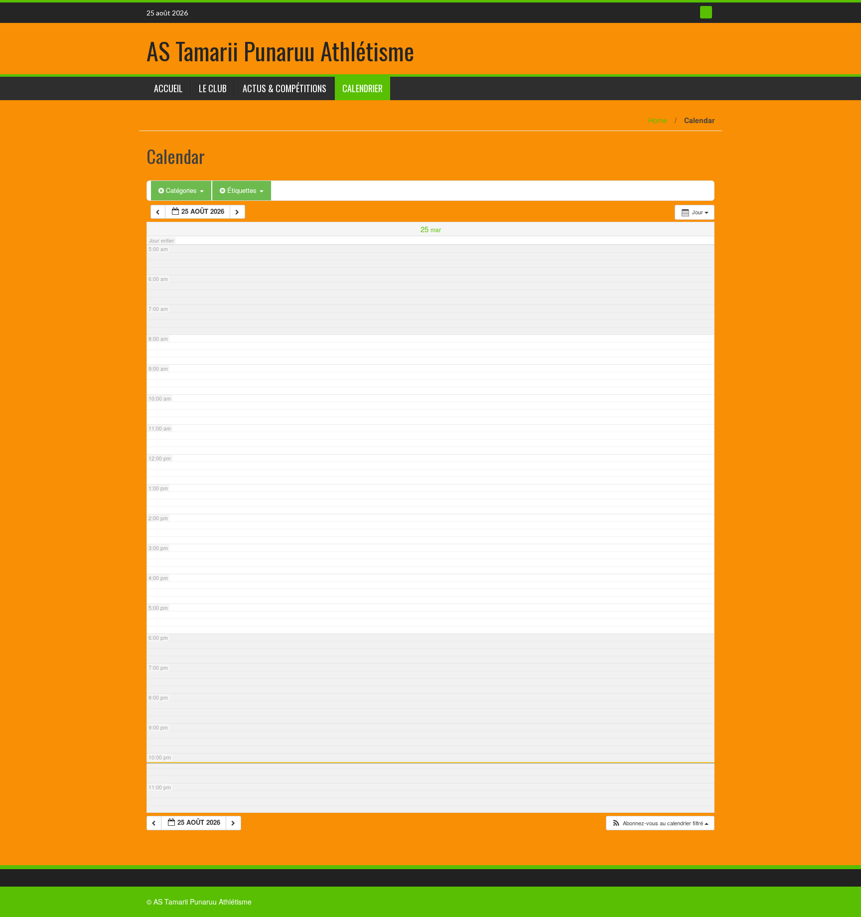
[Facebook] (706, 12)
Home (657, 120)
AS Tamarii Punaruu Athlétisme (280, 50)
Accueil (168, 88)
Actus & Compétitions (284, 88)
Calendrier (362, 88)
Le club (213, 88)
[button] (660, 823)
